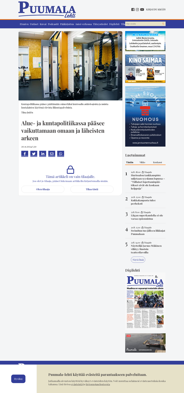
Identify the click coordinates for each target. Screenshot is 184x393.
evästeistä (77, 384)
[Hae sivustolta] (163, 24)
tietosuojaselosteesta (98, 384)
